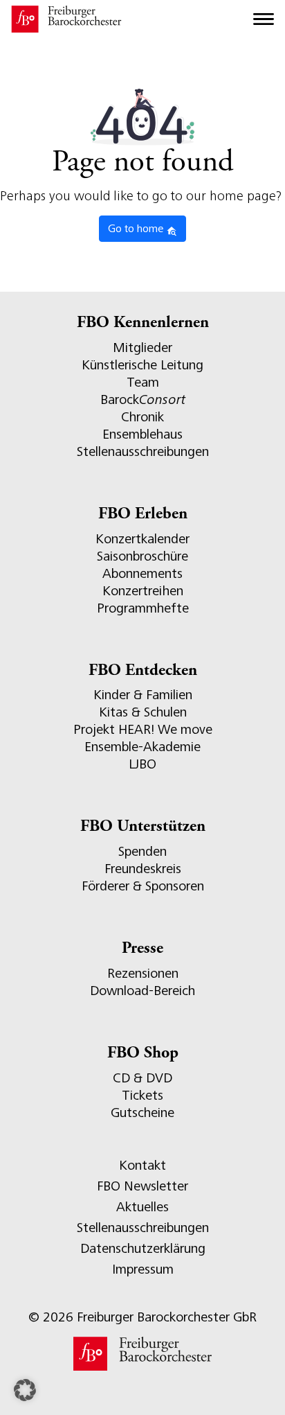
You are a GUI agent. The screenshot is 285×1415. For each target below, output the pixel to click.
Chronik (142, 417)
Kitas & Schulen (143, 712)
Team (143, 382)
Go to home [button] (137, 228)
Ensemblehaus (142, 434)
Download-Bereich (142, 991)
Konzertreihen (142, 591)
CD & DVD (142, 1078)
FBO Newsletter (142, 1186)
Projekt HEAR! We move (142, 729)
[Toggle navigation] (263, 19)
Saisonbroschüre (142, 556)
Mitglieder (142, 347)
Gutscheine (142, 1112)
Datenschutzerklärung (142, 1248)
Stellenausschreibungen (143, 451)
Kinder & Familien (142, 695)
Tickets (142, 1095)
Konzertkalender (142, 539)
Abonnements (142, 573)
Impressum (143, 1269)
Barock (142, 399)
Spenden (142, 851)
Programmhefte (143, 608)
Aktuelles (142, 1207)
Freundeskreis (142, 869)
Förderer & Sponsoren (143, 886)
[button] (25, 1390)
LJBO (142, 764)
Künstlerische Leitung (142, 365)
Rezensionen (142, 973)
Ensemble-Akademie (142, 747)
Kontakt (142, 1165)
